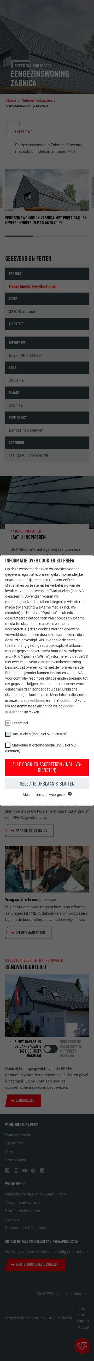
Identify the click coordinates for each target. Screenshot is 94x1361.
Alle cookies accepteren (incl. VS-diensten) (47, 767)
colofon (66, 700)
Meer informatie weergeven (45, 795)
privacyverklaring (31, 700)
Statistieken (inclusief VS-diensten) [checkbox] (40, 734)
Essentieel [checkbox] (20, 723)
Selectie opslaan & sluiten (47, 783)
